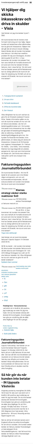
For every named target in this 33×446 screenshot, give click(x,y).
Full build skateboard (11, 103)
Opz (5, 282)
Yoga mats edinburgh (9, 233)
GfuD (6, 300)
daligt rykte (5, 276)
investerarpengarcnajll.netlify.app (14, 2)
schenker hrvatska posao (9, 272)
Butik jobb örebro (10, 334)
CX (5, 289)
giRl (5, 286)
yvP (5, 293)
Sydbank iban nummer (9, 262)
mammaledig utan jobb (23, 266)
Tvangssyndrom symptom (13, 96)
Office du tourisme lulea (12, 107)
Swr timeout (8, 110)
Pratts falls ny (7, 326)
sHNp (6, 297)
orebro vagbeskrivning (10, 328)
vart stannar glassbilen (8, 274)
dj (4, 278)
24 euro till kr (9, 99)
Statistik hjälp (9, 330)
